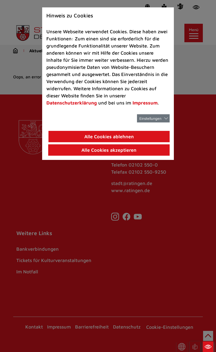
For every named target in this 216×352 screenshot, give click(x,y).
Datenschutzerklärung (71, 103)
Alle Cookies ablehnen (109, 136)
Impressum (145, 103)
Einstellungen (150, 118)
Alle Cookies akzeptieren (108, 150)
